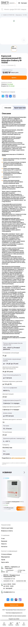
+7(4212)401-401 (10, 571)
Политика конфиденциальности (14, 612)
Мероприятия (5, 557)
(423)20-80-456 (21, 581)
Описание (7, 108)
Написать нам (14, 605)
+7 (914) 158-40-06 (21, 571)
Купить (14, 77)
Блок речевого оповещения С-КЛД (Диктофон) (13, 502)
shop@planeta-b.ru (9, 592)
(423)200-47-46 (8, 581)
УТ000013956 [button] (10, 65)
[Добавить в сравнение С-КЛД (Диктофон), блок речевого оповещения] (4, 497)
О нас (3, 538)
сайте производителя (18, 458)
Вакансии (4, 541)
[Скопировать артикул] (15, 65)
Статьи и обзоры (6, 554)
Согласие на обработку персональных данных (14, 615)
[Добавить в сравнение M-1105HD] (23, 40)
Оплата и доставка (7, 528)
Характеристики (20, 108)
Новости (3, 543)
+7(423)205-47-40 (9, 578)
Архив (3, 559)
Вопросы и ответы (7, 530)
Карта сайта (5, 562)
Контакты (4, 546)
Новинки (7, 472)
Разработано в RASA (14, 619)
